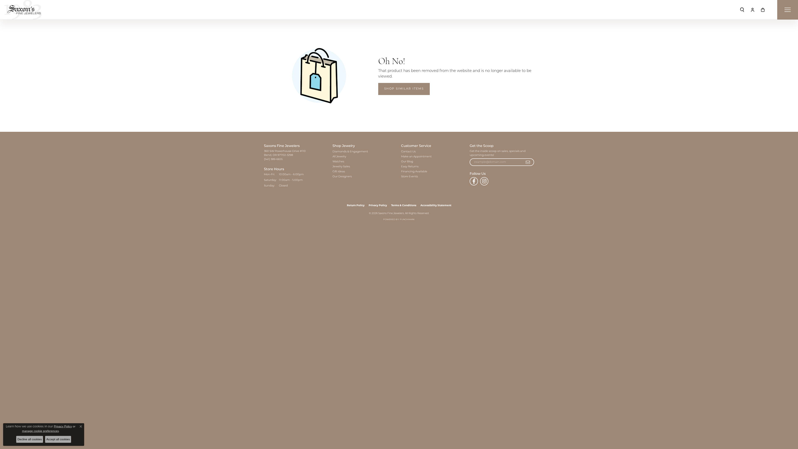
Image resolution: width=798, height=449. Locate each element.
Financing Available (414, 171)
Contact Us (408, 151)
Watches (338, 161)
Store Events (409, 176)
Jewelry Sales (341, 166)
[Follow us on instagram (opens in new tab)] (484, 181)
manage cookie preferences (40, 431)
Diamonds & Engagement (350, 151)
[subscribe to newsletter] (528, 162)
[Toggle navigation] (787, 10)
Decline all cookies (29, 439)
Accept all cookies (58, 439)
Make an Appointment (416, 156)
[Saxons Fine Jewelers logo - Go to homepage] (23, 10)
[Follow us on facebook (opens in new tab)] (474, 181)
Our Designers (342, 176)
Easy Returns (410, 166)
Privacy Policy (378, 205)
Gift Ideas (338, 171)
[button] (742, 9)
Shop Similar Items (404, 89)
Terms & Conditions (403, 205)
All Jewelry (339, 156)
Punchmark (407, 219)
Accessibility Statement (435, 205)
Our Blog (407, 161)
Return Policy (356, 205)
